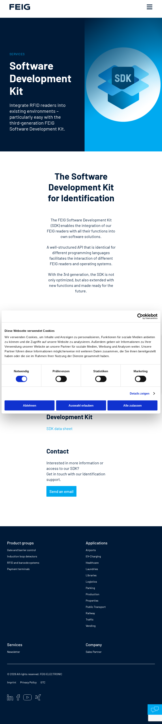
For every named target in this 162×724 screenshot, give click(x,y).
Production (92, 594)
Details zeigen (139, 393)
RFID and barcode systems (23, 562)
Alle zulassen (132, 405)
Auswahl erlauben (81, 405)
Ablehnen (29, 405)
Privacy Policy (28, 682)
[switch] (61, 379)
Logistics (91, 581)
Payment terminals (18, 569)
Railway (90, 613)
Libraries (91, 575)
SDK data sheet (59, 428)
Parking (90, 588)
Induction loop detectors (22, 556)
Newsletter (13, 651)
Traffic (89, 619)
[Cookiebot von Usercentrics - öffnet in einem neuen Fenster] (140, 316)
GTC (42, 682)
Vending (90, 625)
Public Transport (96, 606)
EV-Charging (93, 556)
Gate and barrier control (21, 550)
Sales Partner (94, 651)
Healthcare (92, 562)
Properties (92, 600)
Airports (91, 550)
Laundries (92, 569)
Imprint (11, 682)
